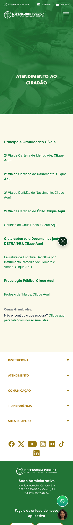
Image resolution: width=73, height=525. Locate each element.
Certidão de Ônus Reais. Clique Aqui (30, 224)
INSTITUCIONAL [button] (19, 360)
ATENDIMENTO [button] (18, 375)
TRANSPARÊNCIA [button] (20, 406)
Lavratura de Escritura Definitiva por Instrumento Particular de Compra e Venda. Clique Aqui (30, 262)
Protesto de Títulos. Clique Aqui (27, 294)
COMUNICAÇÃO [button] (19, 390)
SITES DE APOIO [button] (19, 421)
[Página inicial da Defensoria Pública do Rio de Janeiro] (24, 14)
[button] (63, 241)
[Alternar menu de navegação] (65, 14)
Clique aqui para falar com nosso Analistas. (34, 317)
